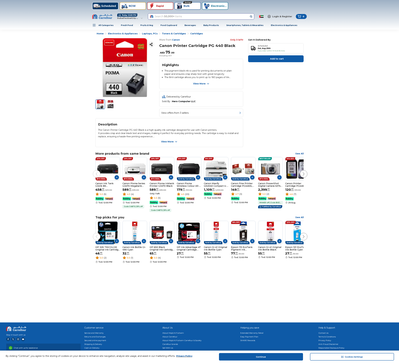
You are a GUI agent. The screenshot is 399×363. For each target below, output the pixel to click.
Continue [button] (261, 357)
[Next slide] (300, 170)
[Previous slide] (93, 170)
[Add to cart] (116, 177)
